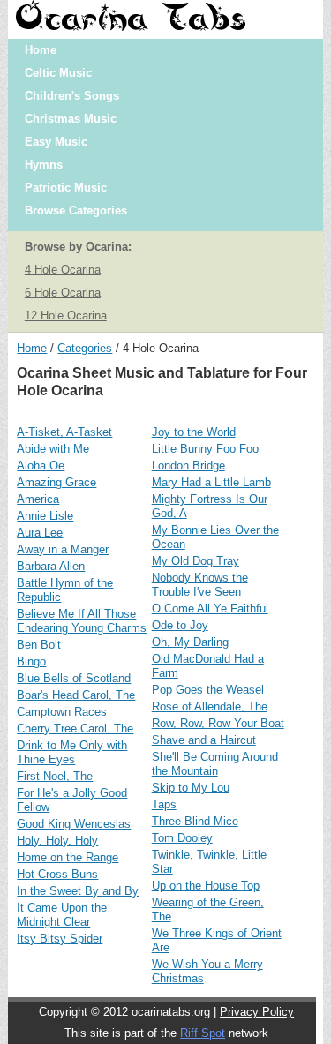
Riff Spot (202, 1033)
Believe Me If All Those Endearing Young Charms (82, 621)
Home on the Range (67, 857)
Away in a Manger (63, 549)
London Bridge (188, 465)
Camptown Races (62, 711)
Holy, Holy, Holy (57, 840)
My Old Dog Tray (195, 560)
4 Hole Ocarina (63, 269)
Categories (84, 348)
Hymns (44, 164)
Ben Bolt (39, 644)
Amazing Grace (56, 482)
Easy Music (56, 141)
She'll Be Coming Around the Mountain (215, 763)
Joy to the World (194, 432)
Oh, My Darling (190, 642)
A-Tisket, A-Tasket (64, 432)
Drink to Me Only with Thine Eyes (72, 752)
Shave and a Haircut (204, 740)
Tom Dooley (182, 838)
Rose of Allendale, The (209, 706)
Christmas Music (71, 118)
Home (40, 49)
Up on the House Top (206, 885)
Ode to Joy (180, 625)
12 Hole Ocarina (66, 315)
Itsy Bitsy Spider (59, 938)
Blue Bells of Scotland (74, 678)
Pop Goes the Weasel (208, 689)
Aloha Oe (40, 465)
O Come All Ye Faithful (210, 608)
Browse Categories (76, 210)
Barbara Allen (51, 566)
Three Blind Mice (195, 821)
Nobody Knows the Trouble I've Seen (200, 584)
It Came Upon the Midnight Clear (62, 914)
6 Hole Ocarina (63, 292)
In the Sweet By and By (78, 891)
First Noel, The (55, 776)
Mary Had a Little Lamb (211, 482)
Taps (164, 804)
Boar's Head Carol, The (76, 695)
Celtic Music (58, 72)
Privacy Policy (257, 1011)
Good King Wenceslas (74, 823)
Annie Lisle (45, 515)
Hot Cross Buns (57, 874)
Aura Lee (40, 532)
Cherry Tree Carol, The (75, 728)
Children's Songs (72, 95)
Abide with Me (53, 448)
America (38, 499)
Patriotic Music (66, 187)
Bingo (31, 661)
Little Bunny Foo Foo (205, 448)
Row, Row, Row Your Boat (218, 723)
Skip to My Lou (190, 787)
